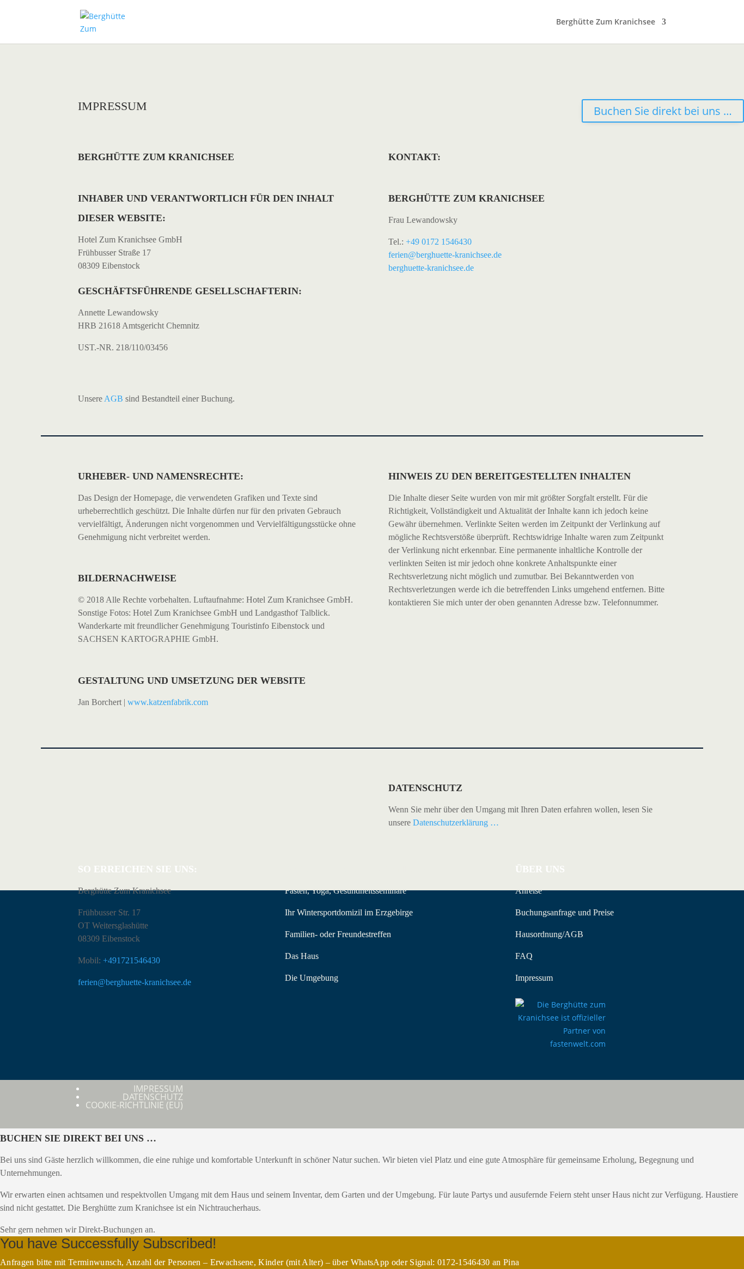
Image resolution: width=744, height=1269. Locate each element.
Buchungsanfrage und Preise (564, 912)
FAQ (524, 956)
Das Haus (302, 956)
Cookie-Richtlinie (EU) (134, 1105)
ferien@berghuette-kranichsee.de (445, 254)
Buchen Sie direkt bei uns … (663, 111)
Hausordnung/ (539, 934)
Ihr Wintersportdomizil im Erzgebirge (349, 912)
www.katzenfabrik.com (167, 702)
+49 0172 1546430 (439, 241)
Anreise (528, 890)
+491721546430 (131, 960)
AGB (113, 398)
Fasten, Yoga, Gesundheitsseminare (345, 890)
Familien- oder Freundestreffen (338, 934)
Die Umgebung (311, 977)
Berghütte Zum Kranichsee (605, 22)
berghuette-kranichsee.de (431, 267)
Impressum (534, 977)
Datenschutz (153, 1097)
